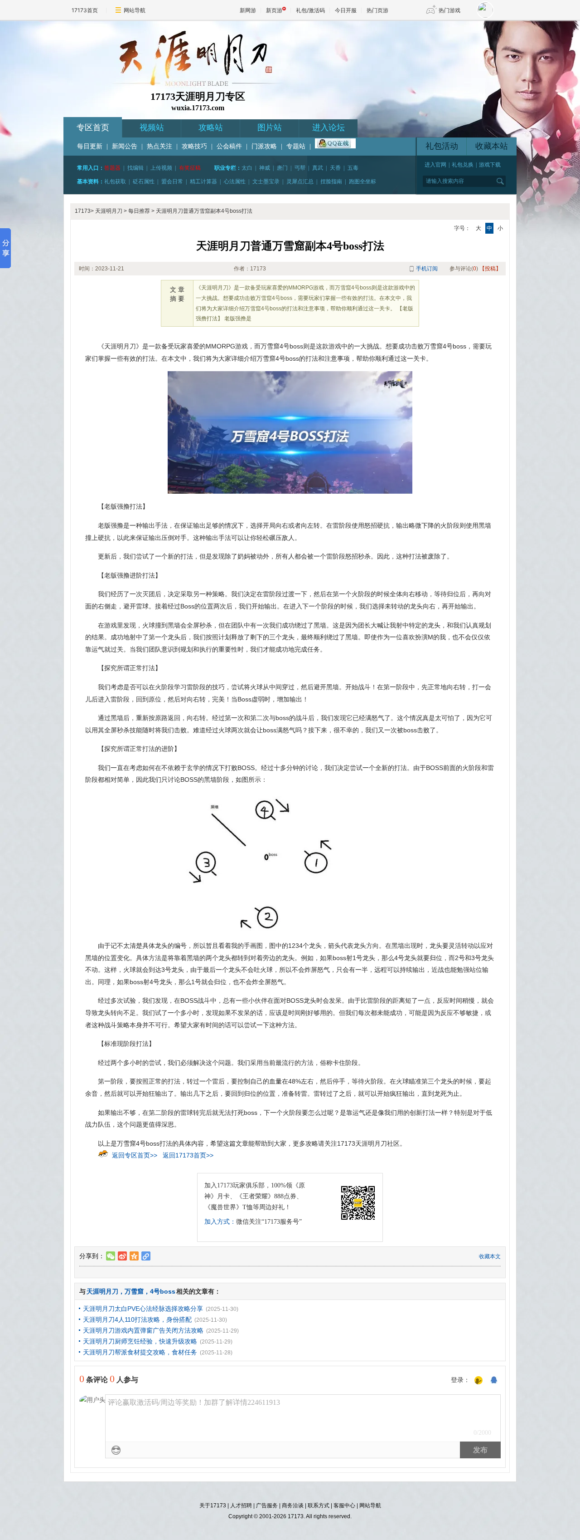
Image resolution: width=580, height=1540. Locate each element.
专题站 (295, 146)
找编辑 (135, 168)
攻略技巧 (194, 146)
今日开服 (346, 10)
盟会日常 (172, 181)
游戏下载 (490, 165)
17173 (83, 211)
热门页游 (377, 10)
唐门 (282, 168)
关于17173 (212, 1505)
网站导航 (134, 10)
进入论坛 (328, 127)
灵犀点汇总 (300, 181)
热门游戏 (449, 10)
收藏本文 (490, 1256)
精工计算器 (203, 181)
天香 (335, 168)
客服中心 (344, 1505)
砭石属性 (144, 181)
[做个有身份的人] (478, 1380)
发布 (480, 1450)
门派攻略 (264, 146)
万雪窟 (134, 1291)
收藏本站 (491, 146)
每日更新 (89, 146)
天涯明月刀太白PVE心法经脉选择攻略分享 (143, 1308)
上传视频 (161, 168)
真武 (317, 168)
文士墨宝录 (266, 181)
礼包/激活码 (310, 10)
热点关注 (159, 146)
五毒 (353, 168)
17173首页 (85, 10)
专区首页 (93, 127)
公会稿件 (229, 146)
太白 (247, 168)
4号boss (162, 1291)
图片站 (269, 127)
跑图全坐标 (362, 181)
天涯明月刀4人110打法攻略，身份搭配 (137, 1319)
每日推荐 (139, 211)
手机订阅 (427, 268)
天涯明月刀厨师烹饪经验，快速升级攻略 (140, 1341)
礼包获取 (115, 181)
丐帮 (300, 168)
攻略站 (210, 127)
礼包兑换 (463, 165)
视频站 (152, 127)
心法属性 (235, 181)
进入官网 (435, 165)
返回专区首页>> (134, 1155)
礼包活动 (441, 146)
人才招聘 (241, 1505)
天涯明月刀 (108, 211)
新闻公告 (124, 146)
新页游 (274, 10)
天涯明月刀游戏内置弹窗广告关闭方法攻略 (143, 1330)
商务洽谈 (293, 1505)
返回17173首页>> (188, 1155)
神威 (264, 168)
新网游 (248, 10)
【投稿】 (490, 268)
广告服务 (267, 1505)
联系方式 (318, 1505)
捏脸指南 (331, 181)
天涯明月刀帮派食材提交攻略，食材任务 (140, 1352)
